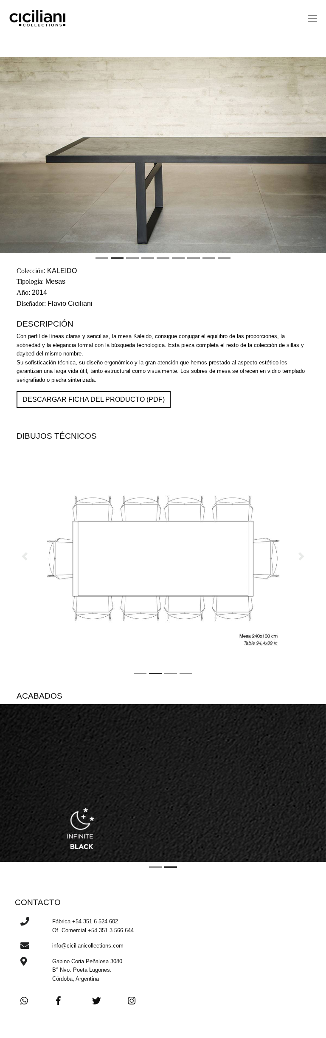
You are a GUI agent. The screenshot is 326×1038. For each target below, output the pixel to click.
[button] (24, 155)
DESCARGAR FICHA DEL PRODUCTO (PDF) (93, 399)
